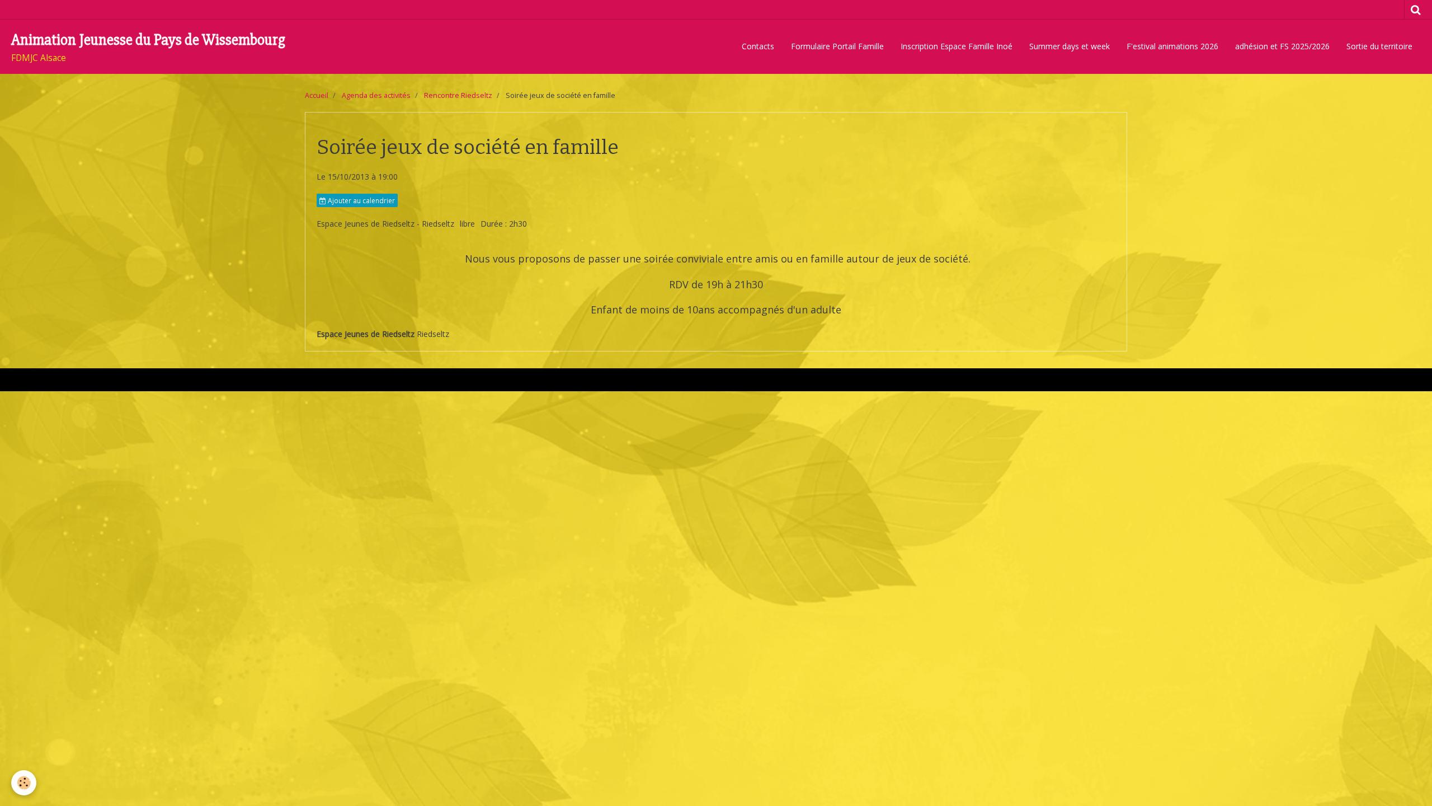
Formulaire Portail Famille (837, 46)
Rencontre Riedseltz (458, 95)
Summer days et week (1069, 46)
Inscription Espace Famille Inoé (956, 46)
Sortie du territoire (1379, 46)
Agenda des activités (376, 95)
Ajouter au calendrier (360, 200)
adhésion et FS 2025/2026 (1282, 46)
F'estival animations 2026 (1172, 46)
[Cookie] (23, 782)
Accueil (316, 95)
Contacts (758, 46)
